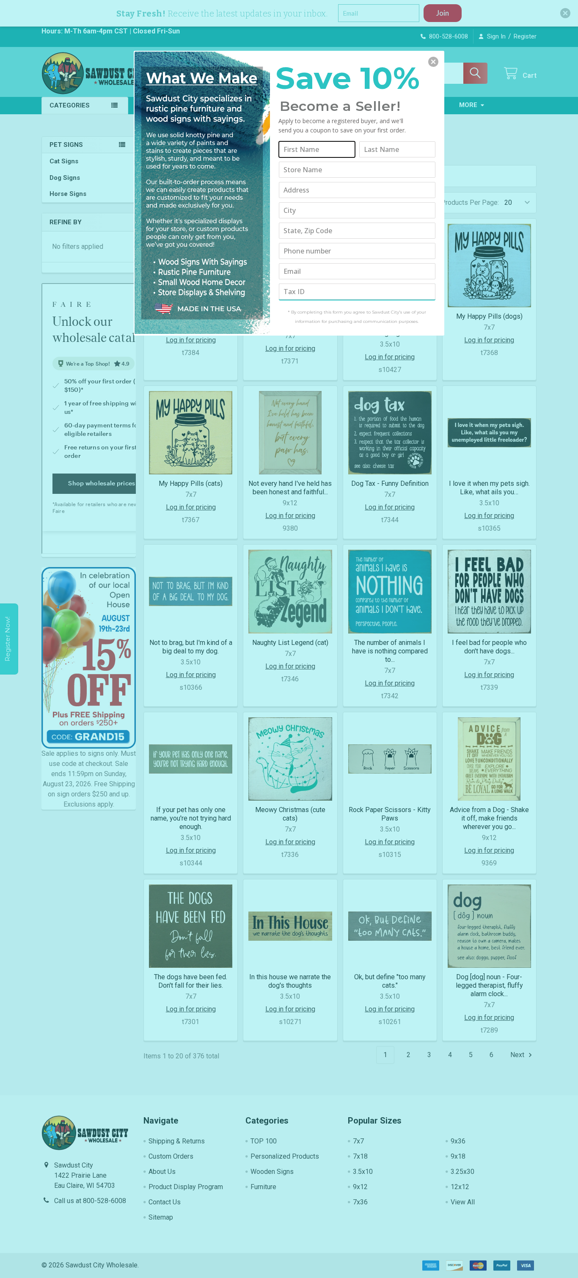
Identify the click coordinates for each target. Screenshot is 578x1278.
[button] (433, 62)
